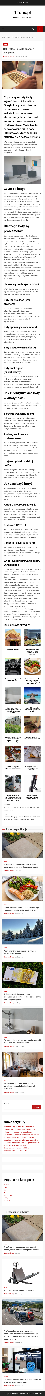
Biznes (6, 1185)
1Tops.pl (22, 12)
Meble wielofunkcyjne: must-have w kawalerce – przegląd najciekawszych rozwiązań (22, 1064)
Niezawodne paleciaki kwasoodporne (18, 1132)
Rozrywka (7, 1198)
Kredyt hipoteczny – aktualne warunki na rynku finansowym (22, 807)
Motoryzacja (8, 1195)
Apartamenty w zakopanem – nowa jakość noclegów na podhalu (22, 931)
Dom (6, 1190)
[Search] (33, 29)
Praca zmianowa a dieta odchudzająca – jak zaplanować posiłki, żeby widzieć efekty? (22, 888)
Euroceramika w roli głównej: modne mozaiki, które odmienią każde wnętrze (22, 1021)
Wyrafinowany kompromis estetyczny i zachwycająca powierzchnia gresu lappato (22, 845)
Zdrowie (7, 1200)
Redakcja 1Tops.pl (8, 56)
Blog (5, 44)
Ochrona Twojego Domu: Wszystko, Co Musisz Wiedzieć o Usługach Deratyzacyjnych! (22, 816)
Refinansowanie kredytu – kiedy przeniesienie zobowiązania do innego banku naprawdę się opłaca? (22, 975)
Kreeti (29, 1393)
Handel (6, 1192)
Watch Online (40, 29)
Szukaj (6, 1103)
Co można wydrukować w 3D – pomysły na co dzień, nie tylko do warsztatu (22, 1360)
